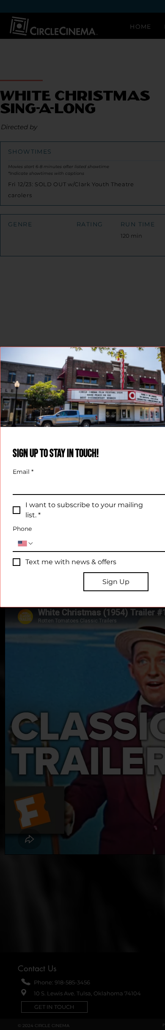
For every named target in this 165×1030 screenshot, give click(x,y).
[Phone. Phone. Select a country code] (26, 543)
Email (23, 472)
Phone (22, 529)
